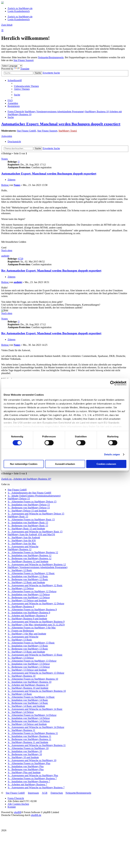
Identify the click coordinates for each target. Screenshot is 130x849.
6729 (20, 258)
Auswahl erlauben (65, 464)
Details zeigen (112, 454)
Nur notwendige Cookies (23, 464)
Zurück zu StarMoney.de (20, 8)
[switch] (49, 442)
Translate (24, 68)
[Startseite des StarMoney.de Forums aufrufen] (2, 3)
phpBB (17, 812)
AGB (44, 793)
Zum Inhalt (6, 24)
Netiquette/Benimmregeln (51, 57)
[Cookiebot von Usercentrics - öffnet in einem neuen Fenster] (112, 383)
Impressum (33, 793)
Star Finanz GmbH (26, 130)
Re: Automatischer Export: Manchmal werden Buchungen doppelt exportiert (51, 270)
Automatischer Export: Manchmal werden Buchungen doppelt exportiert (60, 124)
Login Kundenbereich (19, 11)
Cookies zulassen (106, 464)
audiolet (5, 255)
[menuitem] (26, 86)
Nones (4, 158)
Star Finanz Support (23, 60)
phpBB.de (36, 815)
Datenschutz (57, 793)
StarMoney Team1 (67, 130)
